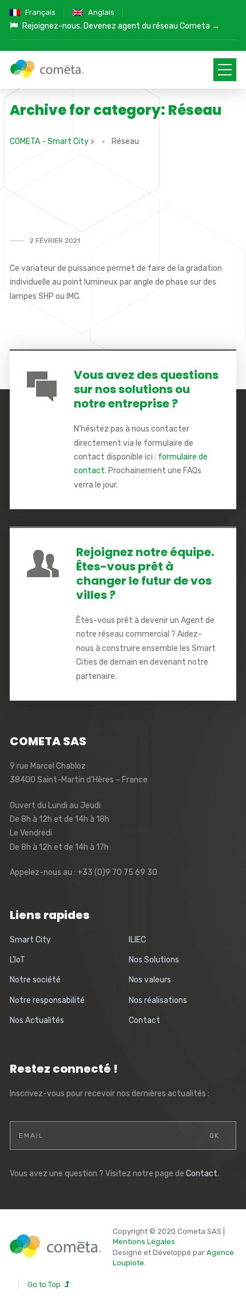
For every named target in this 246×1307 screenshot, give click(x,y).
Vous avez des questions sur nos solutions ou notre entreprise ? (146, 389)
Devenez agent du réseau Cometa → (152, 26)
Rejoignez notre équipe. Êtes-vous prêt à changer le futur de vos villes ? (145, 573)
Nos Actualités (37, 1020)
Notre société (35, 980)
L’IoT (17, 960)
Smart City (30, 940)
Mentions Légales (144, 1241)
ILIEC (137, 940)
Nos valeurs (150, 980)
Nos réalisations (158, 1000)
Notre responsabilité (47, 1000)
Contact (144, 1020)
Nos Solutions (154, 960)
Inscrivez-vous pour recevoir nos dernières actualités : (109, 1093)
